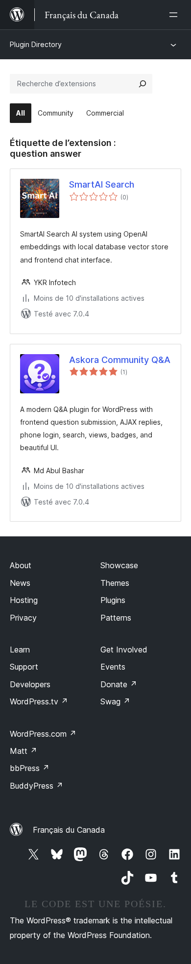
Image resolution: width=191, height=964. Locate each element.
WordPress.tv (39, 701)
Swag (115, 701)
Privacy (23, 618)
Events (112, 667)
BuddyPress (36, 786)
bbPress (29, 768)
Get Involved (123, 649)
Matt (23, 751)
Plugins (112, 600)
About (20, 565)
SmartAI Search (101, 184)
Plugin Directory (36, 44)
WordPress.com (43, 734)
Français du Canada (69, 830)
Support (24, 667)
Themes (114, 583)
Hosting (24, 600)
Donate (118, 684)
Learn (20, 649)
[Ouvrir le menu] (175, 14)
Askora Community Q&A (119, 360)
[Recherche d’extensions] (142, 84)
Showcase (119, 565)
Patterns (115, 618)
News (20, 583)
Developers (30, 684)
